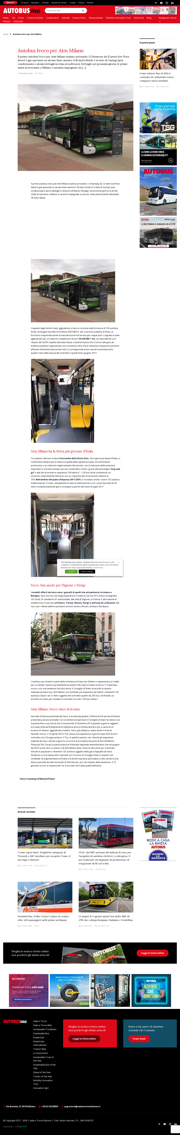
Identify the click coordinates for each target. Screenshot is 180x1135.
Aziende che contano (59, 3)
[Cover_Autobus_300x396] (158, 191)
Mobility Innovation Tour (118, 17)
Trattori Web (39, 1049)
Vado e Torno (40, 1021)
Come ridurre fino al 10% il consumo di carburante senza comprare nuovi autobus (157, 77)
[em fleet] (69, 990)
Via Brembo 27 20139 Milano (20, 1106)
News (6, 17)
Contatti (73, 3)
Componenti (52, 17)
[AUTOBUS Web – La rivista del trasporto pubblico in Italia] (21, 10)
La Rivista (45, 3)
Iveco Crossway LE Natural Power (37, 778)
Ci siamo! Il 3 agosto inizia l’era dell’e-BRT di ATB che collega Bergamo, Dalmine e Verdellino (106, 918)
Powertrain (38, 1037)
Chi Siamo (24, 3)
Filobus (6, 21)
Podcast (81, 3)
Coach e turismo (35, 17)
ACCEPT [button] (71, 571)
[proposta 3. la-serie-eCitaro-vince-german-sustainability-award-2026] (158, 150)
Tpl (13, 17)
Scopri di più (139, 1038)
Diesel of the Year (42, 1072)
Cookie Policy (97, 567)
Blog (149, 17)
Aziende (66, 17)
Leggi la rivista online (152, 953)
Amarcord (139, 17)
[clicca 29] (146, 10)
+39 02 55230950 (49, 1106)
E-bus (21, 17)
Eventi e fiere (79, 17)
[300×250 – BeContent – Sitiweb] (28, 990)
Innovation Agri (41, 1088)
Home (5, 34)
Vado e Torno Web (42, 1025)
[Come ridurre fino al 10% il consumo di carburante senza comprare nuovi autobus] (158, 59)
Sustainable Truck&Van (44, 1029)
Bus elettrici (101, 926)
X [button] (118, 562)
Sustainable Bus (41, 1033)
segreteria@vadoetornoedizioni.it (82, 1106)
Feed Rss (90, 3)
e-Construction (40, 1053)
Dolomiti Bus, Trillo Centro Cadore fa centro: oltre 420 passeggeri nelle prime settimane (43, 918)
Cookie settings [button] (87, 571)
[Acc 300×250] (151, 990)
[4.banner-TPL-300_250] (158, 232)
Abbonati (10, 2)
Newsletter (35, 3)
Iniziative (40, 865)
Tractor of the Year (42, 1076)
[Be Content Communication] (21, 1126)
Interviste (18, 21)
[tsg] (158, 117)
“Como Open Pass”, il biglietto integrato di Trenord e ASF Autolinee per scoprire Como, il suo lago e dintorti (44, 856)
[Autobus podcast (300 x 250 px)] (110, 990)
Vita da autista (96, 17)
